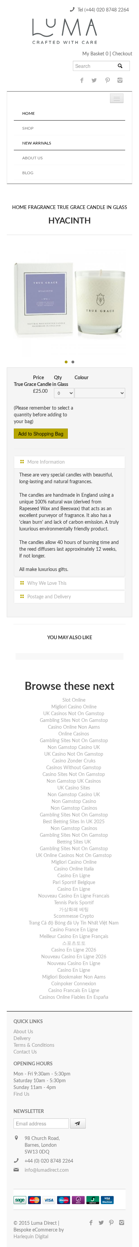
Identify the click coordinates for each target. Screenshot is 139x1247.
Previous (6, 299)
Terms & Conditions (33, 1045)
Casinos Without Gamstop (73, 767)
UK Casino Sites (73, 788)
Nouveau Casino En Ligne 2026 (73, 957)
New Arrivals (36, 143)
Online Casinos (73, 734)
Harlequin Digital (30, 1237)
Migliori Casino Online (73, 707)
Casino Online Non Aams (74, 727)
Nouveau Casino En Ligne (73, 963)
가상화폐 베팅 (74, 909)
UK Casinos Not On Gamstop (73, 713)
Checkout (122, 54)
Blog (27, 173)
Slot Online (73, 700)
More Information (45, 462)
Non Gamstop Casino (74, 801)
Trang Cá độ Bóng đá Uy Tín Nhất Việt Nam (74, 923)
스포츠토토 (74, 943)
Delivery (21, 1038)
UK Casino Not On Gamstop (73, 754)
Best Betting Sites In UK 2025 (74, 822)
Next (133, 299)
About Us (32, 158)
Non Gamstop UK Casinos (74, 781)
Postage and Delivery (48, 597)
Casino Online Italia (74, 869)
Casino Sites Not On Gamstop (74, 774)
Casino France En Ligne (74, 930)
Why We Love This (46, 583)
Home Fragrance (34, 207)
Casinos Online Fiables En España (73, 997)
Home (28, 113)
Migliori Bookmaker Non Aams (74, 977)
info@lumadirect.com (47, 1170)
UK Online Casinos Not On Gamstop (74, 855)
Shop (27, 128)
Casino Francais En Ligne (73, 990)
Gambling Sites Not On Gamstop (74, 720)
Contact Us (25, 1052)
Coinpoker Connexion (73, 984)
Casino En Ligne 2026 (73, 950)
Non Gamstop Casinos (74, 808)
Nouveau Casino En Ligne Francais (73, 896)
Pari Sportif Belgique (74, 882)
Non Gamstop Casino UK (74, 747)
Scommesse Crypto (74, 916)
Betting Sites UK (74, 842)
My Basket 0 (96, 54)
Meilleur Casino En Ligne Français (73, 936)
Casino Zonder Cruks (73, 761)
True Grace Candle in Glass (92, 207)
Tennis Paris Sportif (74, 903)
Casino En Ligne (73, 876)
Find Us (21, 1094)
